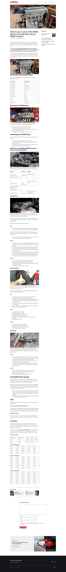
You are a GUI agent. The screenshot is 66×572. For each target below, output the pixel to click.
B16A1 (28, 441)
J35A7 (12, 463)
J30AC (29, 465)
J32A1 (23, 465)
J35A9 (29, 461)
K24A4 (23, 474)
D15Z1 (17, 450)
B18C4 (32, 437)
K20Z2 (17, 478)
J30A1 (23, 467)
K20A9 (29, 480)
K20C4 (35, 478)
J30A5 (35, 465)
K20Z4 (35, 476)
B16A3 (12, 441)
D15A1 (29, 452)
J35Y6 (35, 459)
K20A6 (12, 482)
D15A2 (23, 452)
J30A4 (12, 467)
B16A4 (36, 439)
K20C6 (29, 478)
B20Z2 (32, 441)
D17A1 (29, 448)
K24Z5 (23, 472)
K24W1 (23, 476)
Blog (42, 2)
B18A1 (20, 439)
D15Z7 (35, 448)
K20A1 (35, 482)
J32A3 (12, 465)
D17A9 (23, 446)
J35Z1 (29, 459)
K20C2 (17, 480)
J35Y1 (23, 461)
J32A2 (17, 465)
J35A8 (35, 461)
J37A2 (23, 457)
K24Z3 (35, 472)
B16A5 (32, 439)
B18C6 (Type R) (21, 437)
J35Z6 (12, 459)
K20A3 (23, 482)
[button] (55, 2)
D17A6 (12, 448)
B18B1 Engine (18, 77)
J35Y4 (12, 461)
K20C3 (12, 480)
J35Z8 (35, 457)
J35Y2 (17, 461)
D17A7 (35, 446)
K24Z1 (12, 474)
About (46, 2)
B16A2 (20, 441)
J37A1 (29, 457)
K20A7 (35, 480)
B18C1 (11, 439)
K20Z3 (12, 478)
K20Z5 (29, 476)
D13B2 (35, 452)
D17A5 (17, 448)
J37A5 (12, 457)
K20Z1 (23, 478)
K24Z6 (17, 472)
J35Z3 (17, 459)
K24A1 (12, 476)
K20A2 (29, 482)
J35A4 (29, 463)
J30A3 (17, 467)
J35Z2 (23, 459)
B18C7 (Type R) (13, 437)
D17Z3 (12, 446)
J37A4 (17, 457)
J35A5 (23, 463)
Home (38, 2)
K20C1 (23, 480)
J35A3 (35, 463)
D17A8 (29, 446)
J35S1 (29, 467)
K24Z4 (29, 472)
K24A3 (29, 474)
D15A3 (17, 452)
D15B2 (12, 452)
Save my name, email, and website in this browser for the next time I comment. (32, 524)
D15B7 (29, 450)
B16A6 (28, 439)
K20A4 (17, 482)
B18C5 (28, 437)
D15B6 (35, 450)
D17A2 (23, 448)
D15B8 (23, 450)
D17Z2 (17, 446)
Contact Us (51, 2)
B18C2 (36, 437)
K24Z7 (12, 472)
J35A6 (17, 463)
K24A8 (17, 474)
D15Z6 (12, 450)
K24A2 (35, 474)
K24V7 (17, 476)
